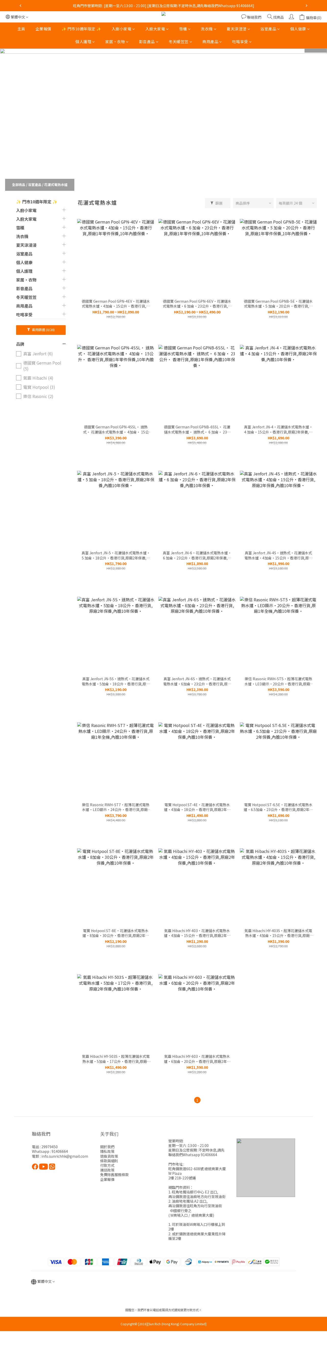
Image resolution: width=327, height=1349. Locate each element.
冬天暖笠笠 (179, 41)
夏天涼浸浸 (237, 28)
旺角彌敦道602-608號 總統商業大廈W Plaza (197, 1171)
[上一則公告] (20, 5)
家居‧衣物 (115, 41)
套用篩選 (43, 329)
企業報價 (43, 28)
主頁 (21, 28)
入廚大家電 (155, 28)
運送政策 (107, 1169)
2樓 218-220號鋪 (182, 1177)
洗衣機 (207, 28)
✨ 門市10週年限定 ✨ (81, 28)
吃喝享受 (240, 41)
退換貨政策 (109, 1156)
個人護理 (83, 41)
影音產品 (147, 41)
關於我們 (107, 1146)
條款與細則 (109, 1160)
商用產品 (210, 41)
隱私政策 (107, 1151)
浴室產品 (268, 28)
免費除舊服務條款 (114, 1174)
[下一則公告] (306, 5)
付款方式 (107, 1165)
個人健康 (298, 28)
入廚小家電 (122, 28)
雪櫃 (183, 28)
